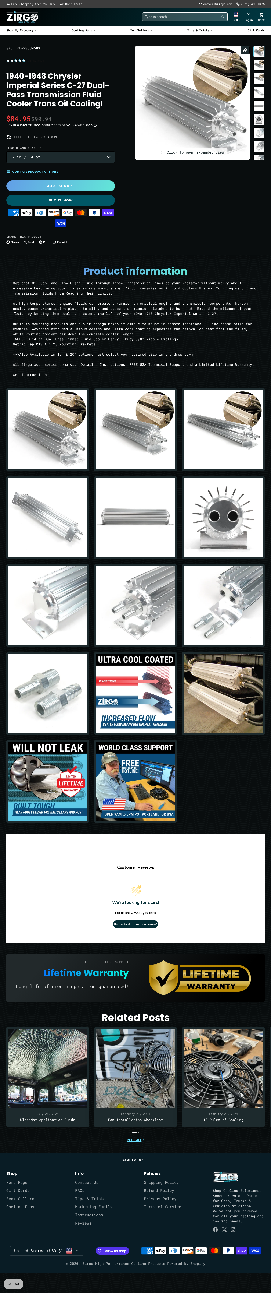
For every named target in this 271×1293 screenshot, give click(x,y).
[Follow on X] (224, 1229)
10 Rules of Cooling (223, 1077)
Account (248, 17)
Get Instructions (30, 374)
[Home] (22, 17)
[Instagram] (233, 1229)
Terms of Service (162, 1206)
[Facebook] (215, 1229)
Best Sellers (20, 1198)
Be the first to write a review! (135, 924)
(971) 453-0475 (253, 4)
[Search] (222, 17)
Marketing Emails (93, 1206)
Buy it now (61, 200)
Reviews (83, 1223)
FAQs (79, 1190)
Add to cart (61, 185)
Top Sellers (139, 30)
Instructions (89, 1214)
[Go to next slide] (263, 1080)
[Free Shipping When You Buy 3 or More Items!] (45, 4)
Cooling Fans (82, 30)
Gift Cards (256, 30)
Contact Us (86, 1182)
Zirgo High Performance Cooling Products (124, 1263)
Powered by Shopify (186, 1263)
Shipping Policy (161, 1182)
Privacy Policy (160, 1198)
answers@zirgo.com (217, 4)
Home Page (16, 1182)
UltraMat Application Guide (47, 1077)
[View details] (226, 1177)
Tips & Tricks (198, 30)
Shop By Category (19, 30)
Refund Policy (159, 1190)
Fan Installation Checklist (135, 1077)
